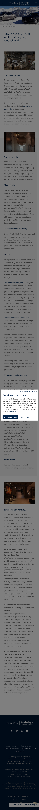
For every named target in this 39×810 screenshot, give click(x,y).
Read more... (13, 411)
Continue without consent (27, 391)
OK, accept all (10, 417)
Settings (25, 417)
